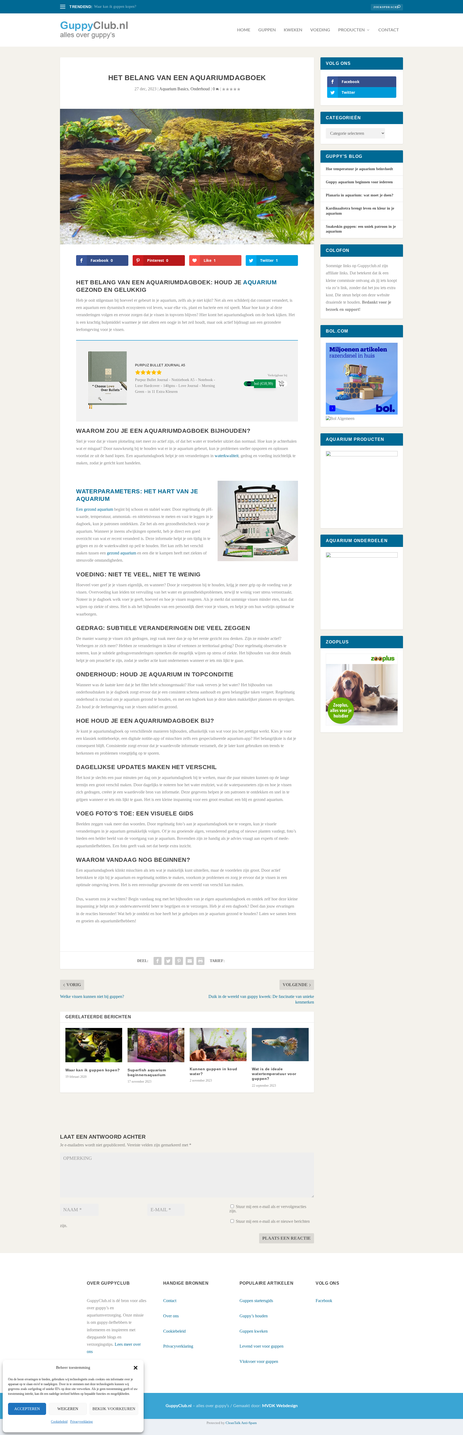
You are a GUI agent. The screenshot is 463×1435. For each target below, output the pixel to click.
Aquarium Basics (173, 89)
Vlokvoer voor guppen (259, 1361)
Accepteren (27, 1409)
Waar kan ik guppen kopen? (115, 7)
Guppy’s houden (254, 1316)
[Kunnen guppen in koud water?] (218, 1044)
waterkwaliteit (226, 455)
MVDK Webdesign (280, 1406)
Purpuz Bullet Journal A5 (160, 365)
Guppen (267, 30)
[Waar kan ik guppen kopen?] (93, 1045)
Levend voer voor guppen (261, 1346)
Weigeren (67, 1409)
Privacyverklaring (81, 1421)
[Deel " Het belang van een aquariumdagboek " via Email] (189, 961)
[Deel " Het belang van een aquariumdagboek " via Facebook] (157, 961)
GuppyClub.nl (179, 1406)
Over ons (171, 1316)
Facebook (324, 1300)
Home (243, 30)
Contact (388, 30)
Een (80, 509)
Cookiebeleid (59, 1421)
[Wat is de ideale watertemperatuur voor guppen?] (280, 1044)
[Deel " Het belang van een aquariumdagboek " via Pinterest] (179, 961)
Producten (351, 30)
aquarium (260, 282)
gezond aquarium (98, 509)
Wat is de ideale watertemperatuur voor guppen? (274, 1074)
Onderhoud (200, 89)
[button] (135, 1367)
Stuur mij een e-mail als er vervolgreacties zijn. (267, 1208)
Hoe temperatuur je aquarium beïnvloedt (359, 169)
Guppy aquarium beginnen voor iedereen (359, 182)
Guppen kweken (254, 1331)
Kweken (293, 30)
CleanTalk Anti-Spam (241, 1423)
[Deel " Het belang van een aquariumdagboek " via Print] (200, 961)
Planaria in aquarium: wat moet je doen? (359, 195)
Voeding (320, 30)
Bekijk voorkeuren (113, 1409)
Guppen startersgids (256, 1300)
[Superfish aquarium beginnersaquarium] (156, 1045)
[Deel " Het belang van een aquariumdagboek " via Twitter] (168, 961)
